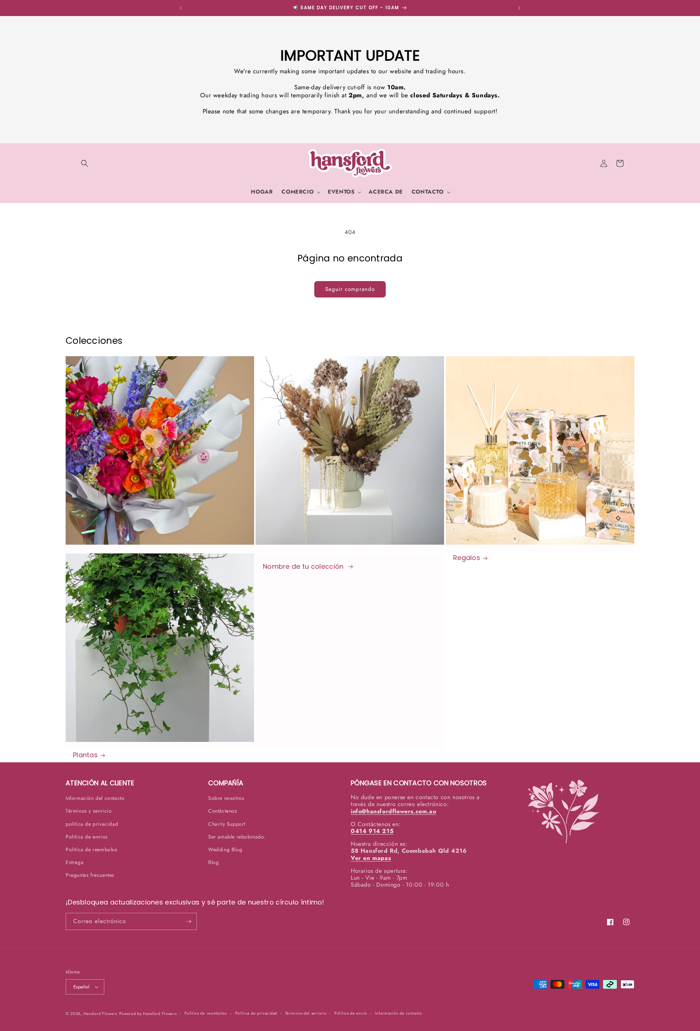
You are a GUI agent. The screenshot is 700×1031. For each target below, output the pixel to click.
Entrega (74, 862)
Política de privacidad (256, 1013)
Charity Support (226, 824)
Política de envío (350, 1013)
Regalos (466, 558)
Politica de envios (87, 836)
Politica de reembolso (92, 849)
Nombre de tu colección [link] (304, 566)
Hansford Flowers (100, 1013)
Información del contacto (95, 798)
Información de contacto (398, 1013)
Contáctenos (222, 811)
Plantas (85, 755)
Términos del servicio (306, 1013)
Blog (213, 862)
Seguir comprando (350, 289)
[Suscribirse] (188, 921)
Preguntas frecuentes (90, 875)
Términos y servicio (89, 811)
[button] (85, 163)
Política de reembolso (205, 1013)
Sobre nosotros (226, 798)
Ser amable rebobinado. (236, 836)
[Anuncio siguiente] (519, 8)
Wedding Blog (225, 849)
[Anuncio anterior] (181, 8)
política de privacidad (92, 824)
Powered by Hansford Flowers (148, 1013)
